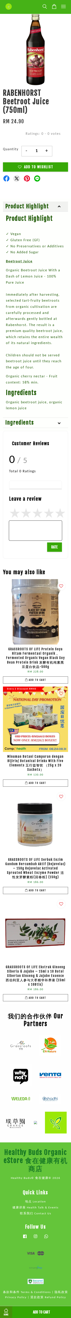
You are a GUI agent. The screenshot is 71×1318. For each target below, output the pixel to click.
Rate (54, 547)
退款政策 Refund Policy (48, 1297)
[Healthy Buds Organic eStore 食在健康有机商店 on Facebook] (25, 1238)
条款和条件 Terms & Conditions (27, 1292)
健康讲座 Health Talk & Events (35, 1207)
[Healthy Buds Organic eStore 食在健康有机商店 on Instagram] (35, 1238)
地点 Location (35, 1201)
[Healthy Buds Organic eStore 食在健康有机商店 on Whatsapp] (46, 1238)
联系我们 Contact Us (35, 1213)
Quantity (11, 149)
